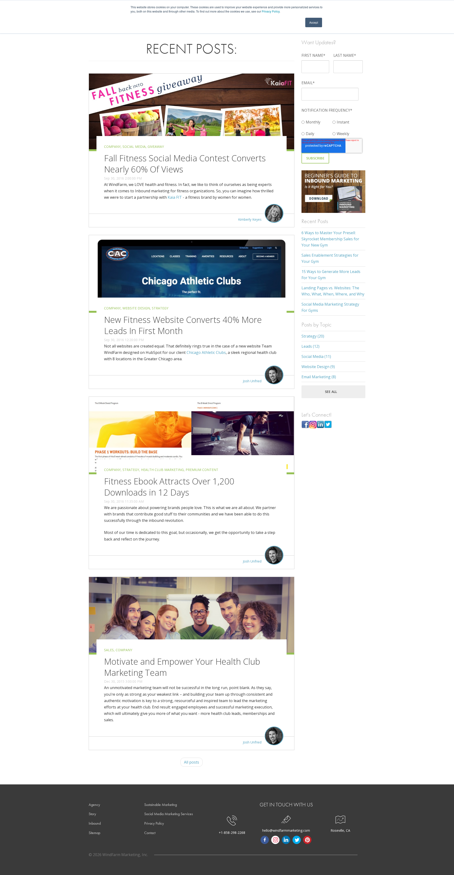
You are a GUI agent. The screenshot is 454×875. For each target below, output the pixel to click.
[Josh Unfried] (274, 381)
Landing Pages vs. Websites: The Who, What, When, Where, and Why (332, 291)
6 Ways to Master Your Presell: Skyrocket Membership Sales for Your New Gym (330, 239)
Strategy (160, 308)
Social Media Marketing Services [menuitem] (168, 813)
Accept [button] (313, 22)
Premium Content (202, 469)
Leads (310, 346)
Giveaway (156, 146)
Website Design (136, 308)
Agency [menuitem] (94, 804)
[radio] (316, 121)
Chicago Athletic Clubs (206, 352)
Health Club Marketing (162, 469)
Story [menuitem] (92, 813)
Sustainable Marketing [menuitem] (160, 804)
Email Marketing (318, 376)
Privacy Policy (270, 11)
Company (112, 146)
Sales (109, 650)
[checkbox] (332, 127)
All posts (191, 762)
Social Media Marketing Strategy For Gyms (330, 307)
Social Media (134, 146)
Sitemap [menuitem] (94, 832)
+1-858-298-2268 (232, 832)
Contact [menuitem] (149, 832)
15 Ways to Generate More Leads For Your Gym (330, 274)
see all (331, 391)
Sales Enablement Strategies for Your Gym (329, 258)
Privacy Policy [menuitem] (154, 823)
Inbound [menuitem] (95, 823)
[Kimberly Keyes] (274, 219)
